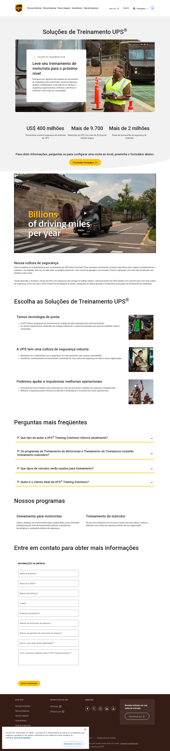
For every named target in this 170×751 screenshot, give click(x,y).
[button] (153, 8)
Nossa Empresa (49, 8)
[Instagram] (100, 710)
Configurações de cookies (106, 738)
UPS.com (55, 706)
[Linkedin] (106, 710)
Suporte (127, 8)
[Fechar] (85, 729)
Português (141, 9)
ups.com (115, 8)
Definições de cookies (73, 744)
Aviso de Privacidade (22, 738)
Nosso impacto (64, 8)
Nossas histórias (35, 8)
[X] (93, 710)
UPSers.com (57, 712)
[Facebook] (87, 710)
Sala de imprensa (91, 8)
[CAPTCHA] (37, 673)
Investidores (77, 8)
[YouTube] (113, 710)
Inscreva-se (135, 716)
